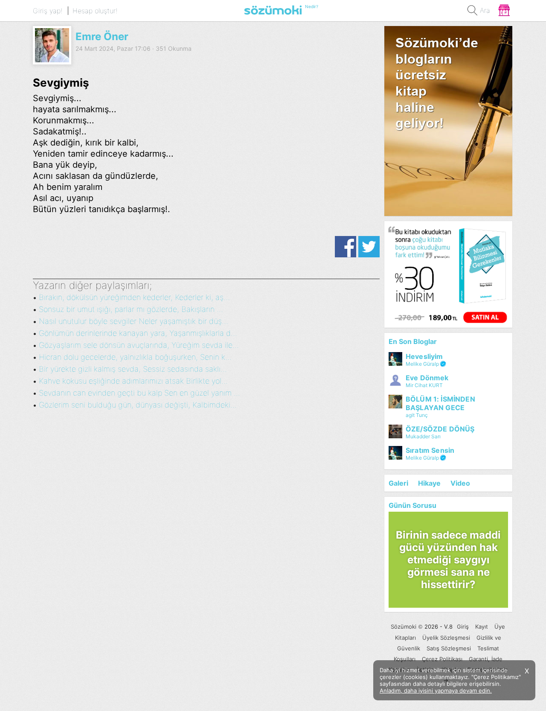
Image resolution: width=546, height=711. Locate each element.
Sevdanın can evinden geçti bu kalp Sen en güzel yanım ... (139, 392)
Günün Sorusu (412, 505)
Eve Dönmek (427, 377)
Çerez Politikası (442, 659)
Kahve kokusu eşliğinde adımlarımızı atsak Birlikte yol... (133, 380)
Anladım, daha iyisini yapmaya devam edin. (436, 690)
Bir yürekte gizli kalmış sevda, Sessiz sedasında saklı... (133, 368)
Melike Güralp (422, 364)
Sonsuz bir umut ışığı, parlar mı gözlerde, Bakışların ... (131, 309)
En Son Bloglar (413, 341)
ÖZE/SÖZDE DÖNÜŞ (440, 429)
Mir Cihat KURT (424, 385)
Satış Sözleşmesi (449, 648)
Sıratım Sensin (430, 450)
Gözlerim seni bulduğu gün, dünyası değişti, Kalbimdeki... (138, 404)
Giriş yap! (47, 10)
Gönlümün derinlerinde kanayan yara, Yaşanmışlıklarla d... (138, 333)
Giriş (463, 626)
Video (460, 483)
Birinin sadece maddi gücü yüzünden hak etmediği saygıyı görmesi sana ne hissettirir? (448, 560)
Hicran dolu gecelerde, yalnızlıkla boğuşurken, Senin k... (135, 357)
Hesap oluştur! (95, 10)
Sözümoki (403, 626)
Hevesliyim (424, 356)
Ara (485, 10)
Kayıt (481, 626)
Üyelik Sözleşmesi (446, 637)
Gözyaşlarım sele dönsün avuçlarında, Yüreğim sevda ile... (139, 345)
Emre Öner (102, 36)
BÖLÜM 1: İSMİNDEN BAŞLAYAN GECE (440, 403)
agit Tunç (417, 415)
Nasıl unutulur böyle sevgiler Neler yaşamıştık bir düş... (133, 321)
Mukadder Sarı (423, 436)
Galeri (398, 483)
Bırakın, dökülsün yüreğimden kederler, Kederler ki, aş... (134, 297)
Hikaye (429, 483)
